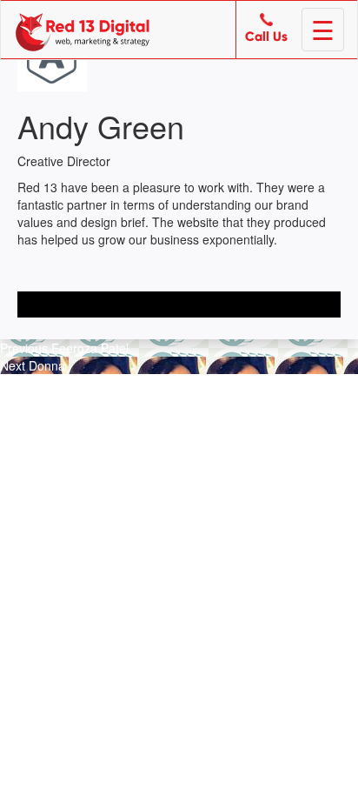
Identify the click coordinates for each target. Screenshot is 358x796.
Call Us (266, 36)
